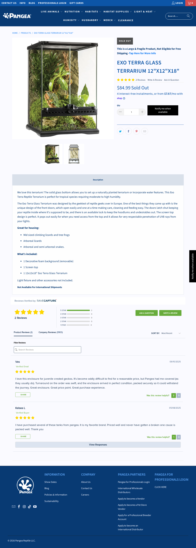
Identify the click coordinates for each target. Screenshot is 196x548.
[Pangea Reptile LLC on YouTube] (35, 507)
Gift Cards (77, 3)
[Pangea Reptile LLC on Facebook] (19, 507)
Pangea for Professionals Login (134, 482)
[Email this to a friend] (144, 131)
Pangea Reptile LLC (25, 540)
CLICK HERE (160, 487)
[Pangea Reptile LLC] (17, 16)
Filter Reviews (20, 343)
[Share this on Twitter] (120, 131)
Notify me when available (163, 110)
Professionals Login (52, 3)
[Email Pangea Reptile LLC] (13, 507)
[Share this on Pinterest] (136, 131)
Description (98, 179)
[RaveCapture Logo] (46, 301)
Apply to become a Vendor (131, 498)
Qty (118, 105)
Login (179, 3)
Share (23, 395)
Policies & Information (55, 494)
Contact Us (9, 3)
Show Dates (50, 482)
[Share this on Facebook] (128, 131)
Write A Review (155, 80)
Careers (85, 494)
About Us (85, 482)
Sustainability (51, 501)
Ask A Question (171, 80)
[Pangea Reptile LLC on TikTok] (29, 507)
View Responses (98, 444)
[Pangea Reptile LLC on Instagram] (24, 507)
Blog (32, 3)
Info (23, 3)
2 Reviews (141, 80)
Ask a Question (146, 313)
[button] (52, 12)
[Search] (188, 16)
